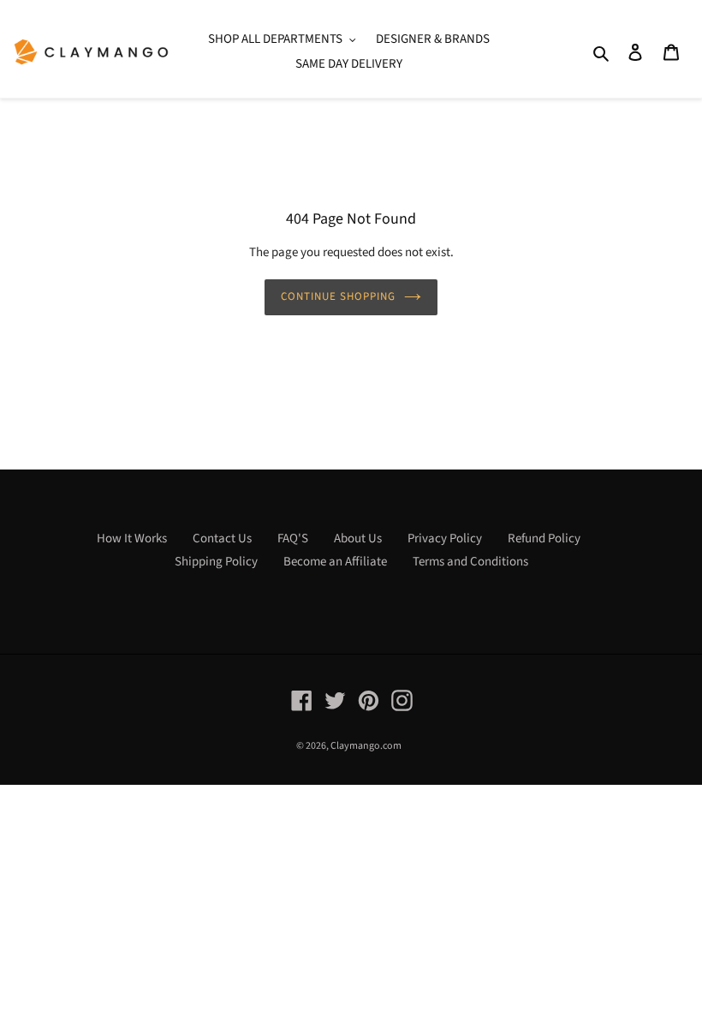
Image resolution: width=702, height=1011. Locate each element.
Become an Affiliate (335, 562)
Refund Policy (544, 538)
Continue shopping (338, 296)
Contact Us (222, 538)
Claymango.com (366, 746)
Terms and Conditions (470, 562)
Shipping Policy (216, 562)
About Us (358, 538)
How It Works (132, 538)
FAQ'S (292, 538)
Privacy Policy (445, 538)
